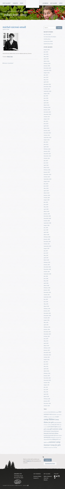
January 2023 (47, 130)
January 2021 (47, 172)
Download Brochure (50, 463)
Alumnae (45, 3)
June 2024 (46, 98)
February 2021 (47, 169)
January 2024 (47, 109)
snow (59, 439)
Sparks (45, 442)
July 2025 (46, 75)
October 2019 (47, 197)
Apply (60, 3)
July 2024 (46, 95)
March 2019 (46, 211)
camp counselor (49, 416)
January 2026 (47, 65)
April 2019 (46, 209)
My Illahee (53, 3)
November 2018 (47, 218)
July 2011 (46, 387)
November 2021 (47, 156)
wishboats (46, 447)
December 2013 (47, 331)
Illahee (56, 433)
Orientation (53, 437)
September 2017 (47, 246)
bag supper (56, 412)
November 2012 (47, 354)
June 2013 (46, 338)
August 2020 (47, 181)
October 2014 (47, 317)
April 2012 (46, 368)
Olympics (60, 435)
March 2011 (46, 396)
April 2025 (46, 82)
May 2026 (46, 56)
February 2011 (47, 398)
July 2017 (46, 250)
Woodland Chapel (50, 447)
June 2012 (46, 364)
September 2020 (47, 179)
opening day (47, 437)
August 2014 (46, 320)
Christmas (45, 424)
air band (49, 412)
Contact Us (47, 460)
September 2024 (47, 91)
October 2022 (47, 135)
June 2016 (46, 278)
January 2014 (47, 329)
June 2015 (46, 301)
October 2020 (47, 176)
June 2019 (46, 204)
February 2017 (47, 262)
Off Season (56, 435)
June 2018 (46, 230)
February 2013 (47, 348)
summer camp (54, 442)
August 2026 (47, 49)
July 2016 (46, 276)
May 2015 (46, 304)
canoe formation (57, 422)
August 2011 (46, 385)
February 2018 (47, 237)
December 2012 (47, 352)
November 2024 (47, 86)
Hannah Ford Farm (49, 433)
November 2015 (47, 292)
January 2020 (47, 195)
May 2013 (46, 341)
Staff (22, 3)
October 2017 (47, 243)
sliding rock (55, 439)
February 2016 (47, 287)
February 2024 (47, 107)
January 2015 (47, 311)
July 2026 (46, 52)
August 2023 (46, 119)
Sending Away (47, 39)
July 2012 (46, 361)
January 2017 (47, 264)
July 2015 (46, 299)
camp (45, 416)
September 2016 (47, 274)
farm (49, 426)
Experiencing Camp (48, 43)
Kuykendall (50, 435)
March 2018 (46, 234)
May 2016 (46, 280)
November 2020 (47, 174)
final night (54, 426)
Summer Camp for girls (52, 445)
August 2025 (47, 72)
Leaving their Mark (48, 41)
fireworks (59, 426)
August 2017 (46, 248)
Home (5, 11)
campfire (57, 416)
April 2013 (46, 343)
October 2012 (47, 357)
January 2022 (47, 151)
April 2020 (46, 190)
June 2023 (46, 123)
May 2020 (46, 188)
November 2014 (47, 315)
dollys (58, 424)
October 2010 (47, 405)
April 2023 (46, 126)
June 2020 (46, 186)
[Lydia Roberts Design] (28, 485)
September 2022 (47, 137)
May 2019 (46, 206)
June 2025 (46, 77)
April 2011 (46, 394)
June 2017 (46, 253)
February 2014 (47, 327)
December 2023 (47, 112)
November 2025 (47, 68)
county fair (53, 424)
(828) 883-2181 (18, 473)
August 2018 (46, 225)
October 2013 (47, 336)
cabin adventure (59, 414)
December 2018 (47, 216)
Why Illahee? (7, 3)
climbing (49, 424)
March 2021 (46, 167)
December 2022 (47, 132)
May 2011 (46, 391)
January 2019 (47, 213)
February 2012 (47, 373)
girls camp (47, 429)
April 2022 (46, 146)
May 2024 (46, 100)
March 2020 (46, 193)
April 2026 (46, 58)
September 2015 (47, 297)
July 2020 (46, 183)
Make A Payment (48, 476)
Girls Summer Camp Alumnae (51, 431)
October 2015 (47, 294)
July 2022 (46, 142)
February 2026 (47, 63)
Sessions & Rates (37, 476)
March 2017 (46, 260)
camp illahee (49, 419)
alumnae (53, 412)
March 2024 (46, 105)
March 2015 (46, 306)
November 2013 (47, 334)
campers (53, 416)
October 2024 (47, 89)
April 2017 (46, 257)
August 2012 (46, 359)
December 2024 (47, 84)
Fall (47, 426)
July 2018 (46, 227)
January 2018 (47, 239)
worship (55, 447)
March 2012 (46, 371)
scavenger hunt (58, 437)
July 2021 (46, 160)
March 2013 (46, 345)
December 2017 (47, 241)
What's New (10, 56)
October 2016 (47, 271)
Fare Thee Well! (47, 34)
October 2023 (47, 116)
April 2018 (46, 232)
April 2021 (46, 165)
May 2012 (46, 366)
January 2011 (47, 401)
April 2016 (46, 283)
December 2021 (47, 153)
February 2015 (47, 308)
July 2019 (46, 202)
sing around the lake (48, 439)
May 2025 (46, 79)
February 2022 (47, 149)
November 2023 (47, 114)
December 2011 (47, 378)
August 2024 (46, 93)
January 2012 (47, 375)
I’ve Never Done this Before (50, 36)
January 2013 (47, 350)
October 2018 (47, 220)
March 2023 (46, 128)
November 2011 (47, 380)
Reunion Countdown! (13, 11)
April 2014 (46, 324)
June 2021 (46, 163)
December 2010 (47, 403)
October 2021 (47, 158)
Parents (15, 3)
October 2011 (47, 382)
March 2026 (46, 61)
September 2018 (47, 223)
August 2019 (46, 200)
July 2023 (46, 121)
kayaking (46, 435)
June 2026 (46, 54)
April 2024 (46, 102)
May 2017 (46, 255)
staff (48, 442)
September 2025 (47, 70)
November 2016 (47, 269)
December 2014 (47, 313)
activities (45, 412)
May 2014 (46, 322)
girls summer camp (56, 429)
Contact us (28, 461)
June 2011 (46, 389)
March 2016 (46, 285)
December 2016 (47, 267)
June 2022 (46, 144)
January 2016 (47, 290)
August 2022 (47, 139)
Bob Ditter (54, 414)
